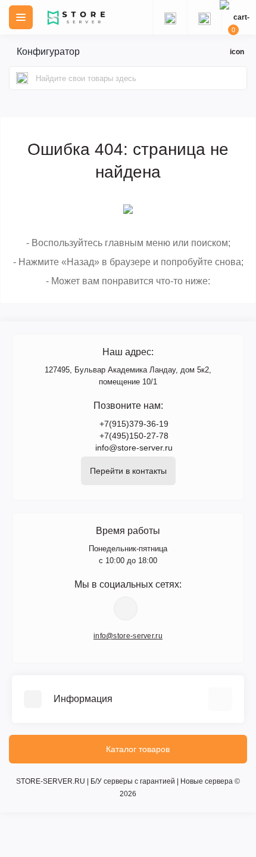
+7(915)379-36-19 (133, 424)
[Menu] (21, 17)
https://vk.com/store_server (126, 608)
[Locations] (169, 17)
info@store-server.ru (134, 447)
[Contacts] (204, 17)
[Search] (22, 78)
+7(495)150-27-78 (133, 435)
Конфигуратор (48, 51)
